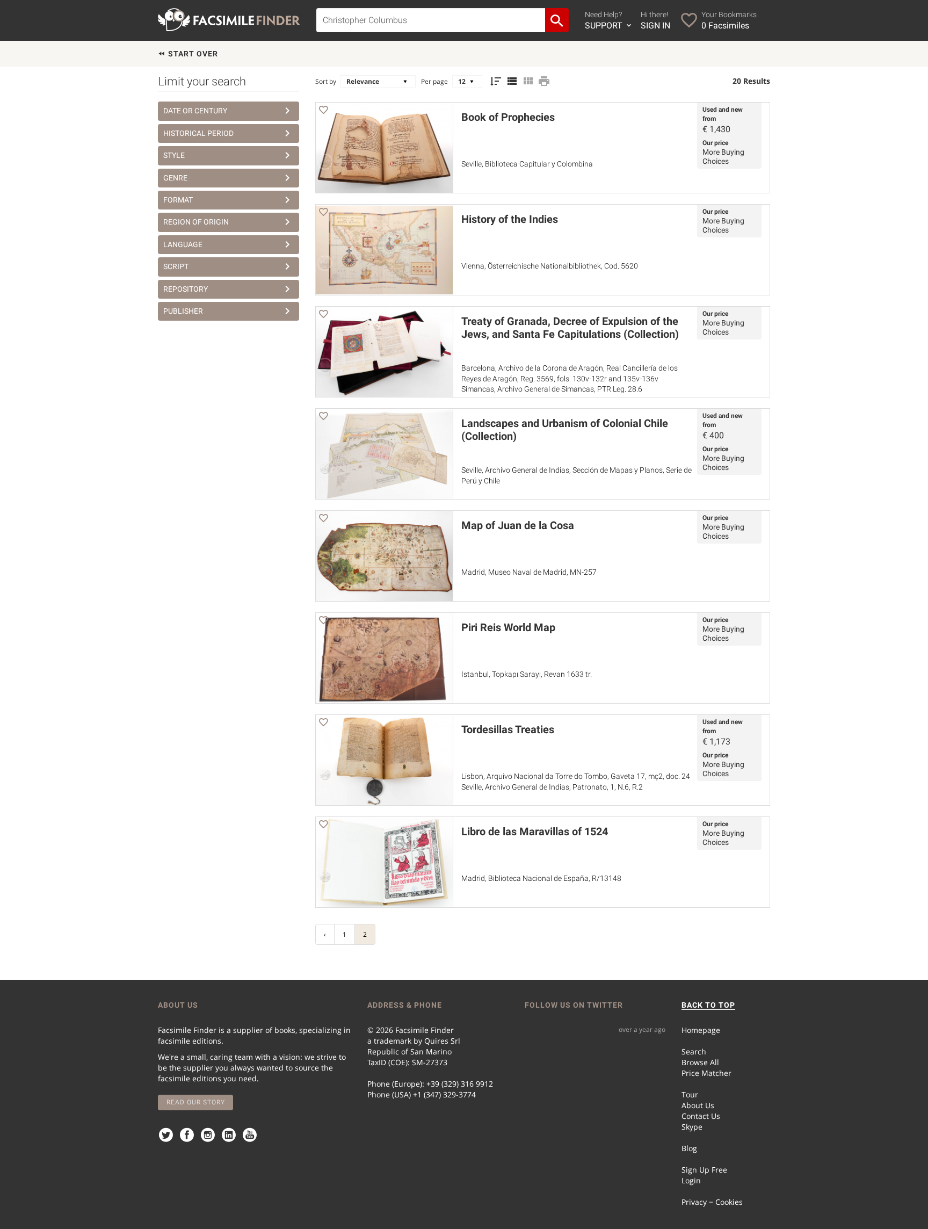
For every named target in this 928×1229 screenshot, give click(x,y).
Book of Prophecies (508, 117)
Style (174, 155)
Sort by (325, 81)
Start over (192, 53)
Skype (692, 1127)
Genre (175, 177)
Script (176, 266)
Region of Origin (196, 222)
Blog (689, 1148)
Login (691, 1180)
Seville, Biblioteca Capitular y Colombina (527, 164)
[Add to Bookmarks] (323, 111)
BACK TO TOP (708, 1005)
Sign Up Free (704, 1170)
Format (178, 200)
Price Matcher (706, 1073)
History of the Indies (509, 219)
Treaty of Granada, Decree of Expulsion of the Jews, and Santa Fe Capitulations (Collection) (570, 328)
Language (182, 244)
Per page (434, 81)
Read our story (195, 1102)
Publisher (183, 311)
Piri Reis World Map (508, 627)
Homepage (701, 1030)
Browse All (700, 1062)
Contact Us (701, 1116)
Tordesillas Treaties (507, 729)
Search (694, 1051)
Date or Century (195, 110)
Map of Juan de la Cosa (517, 525)
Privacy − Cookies (712, 1202)
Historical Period (198, 133)
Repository (185, 289)
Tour (690, 1094)
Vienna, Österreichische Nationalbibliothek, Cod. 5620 (549, 266)
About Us (698, 1105)
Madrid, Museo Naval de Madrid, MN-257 (529, 572)
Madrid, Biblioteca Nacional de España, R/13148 (541, 878)
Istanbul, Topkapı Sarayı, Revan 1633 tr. (526, 674)
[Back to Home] (229, 19)
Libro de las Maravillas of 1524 (534, 831)
